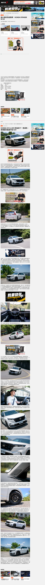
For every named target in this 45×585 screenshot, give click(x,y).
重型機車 (13, 6)
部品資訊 (19, 6)
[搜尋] (43, 6)
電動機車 (27, 6)
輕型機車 (9, 6)
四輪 (16, 6)
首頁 (2, 6)
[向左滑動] (28, 106)
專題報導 (5, 6)
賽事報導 (4, 581)
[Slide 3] (15, 157)
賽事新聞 (23, 6)
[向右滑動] (29, 106)
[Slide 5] (16, 157)
